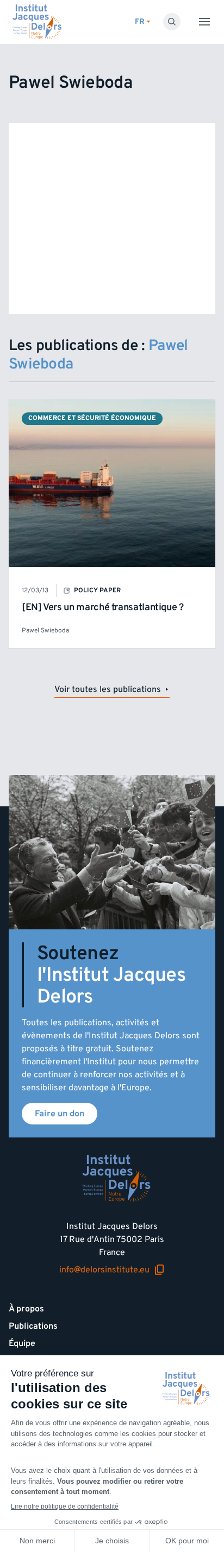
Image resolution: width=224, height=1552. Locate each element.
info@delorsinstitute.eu (104, 1270)
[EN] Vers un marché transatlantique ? (103, 607)
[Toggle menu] (204, 22)
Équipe (22, 1343)
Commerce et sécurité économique (92, 418)
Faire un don (59, 1114)
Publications (33, 1326)
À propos (26, 1309)
